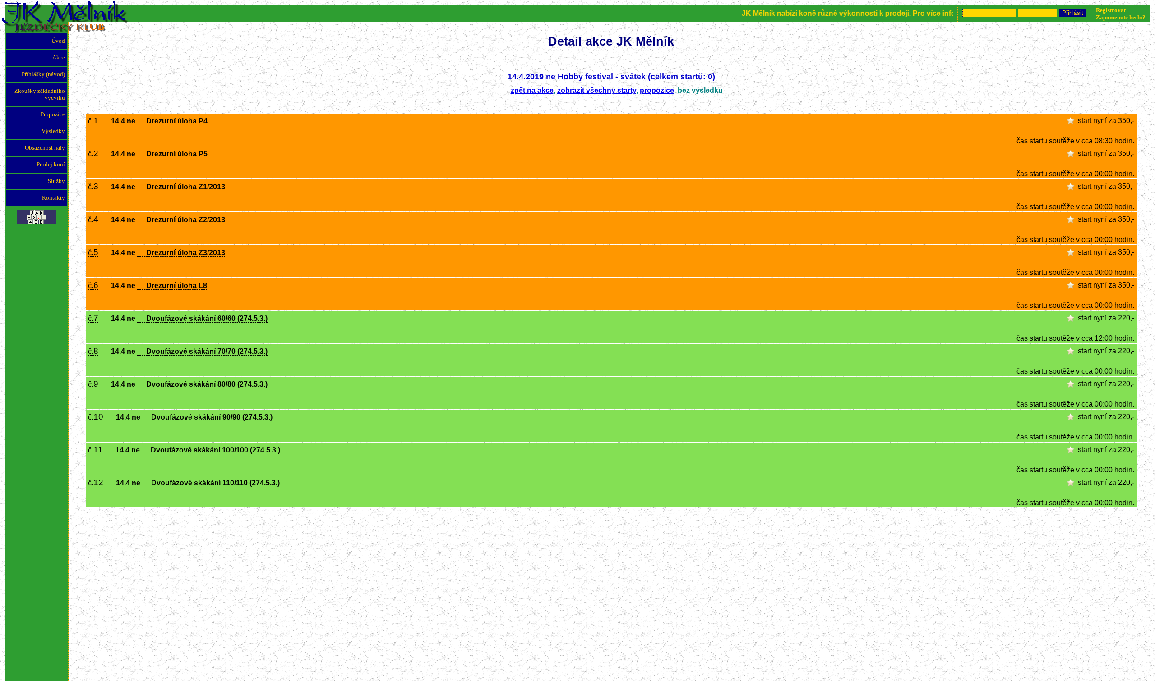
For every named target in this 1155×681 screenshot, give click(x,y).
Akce (58, 58)
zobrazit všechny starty (596, 90)
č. (93, 121)
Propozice (53, 114)
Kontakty (53, 198)
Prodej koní (51, 164)
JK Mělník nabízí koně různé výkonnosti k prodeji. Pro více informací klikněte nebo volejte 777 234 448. (905, 13)
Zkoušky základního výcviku (39, 94)
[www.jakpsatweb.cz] (36, 215)
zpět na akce (532, 90)
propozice (657, 90)
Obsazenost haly (45, 148)
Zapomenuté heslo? (1121, 17)
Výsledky (53, 131)
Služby (56, 181)
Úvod (58, 41)
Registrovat (1111, 10)
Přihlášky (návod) (43, 74)
